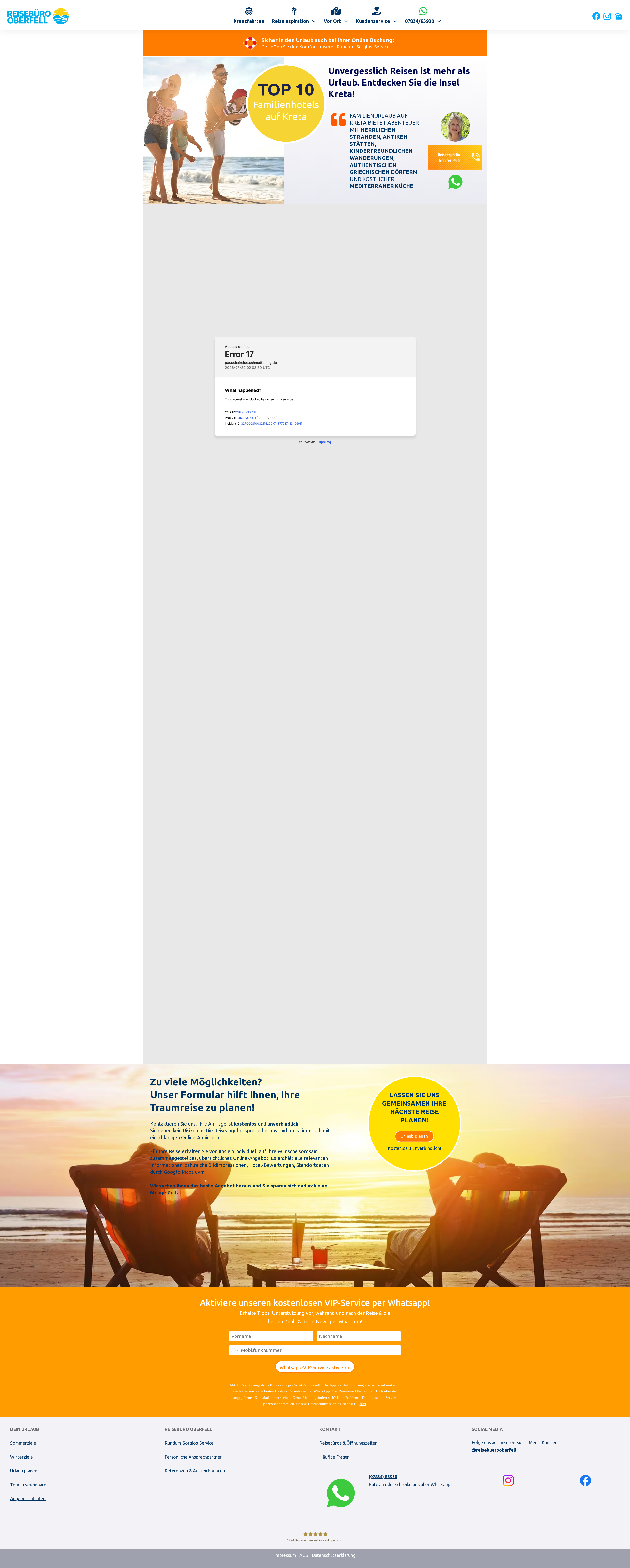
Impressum (285, 1555)
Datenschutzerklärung (334, 1555)
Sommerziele (23, 1442)
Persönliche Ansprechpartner (193, 1456)
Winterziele (21, 1456)
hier (363, 1404)
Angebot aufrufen (28, 1498)
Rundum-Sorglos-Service (189, 1442)
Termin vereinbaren (29, 1484)
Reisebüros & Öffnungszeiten (348, 1442)
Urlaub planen (23, 1470)
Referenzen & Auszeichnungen (195, 1470)
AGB (303, 1555)
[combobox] (234, 1350)
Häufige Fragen (334, 1456)
